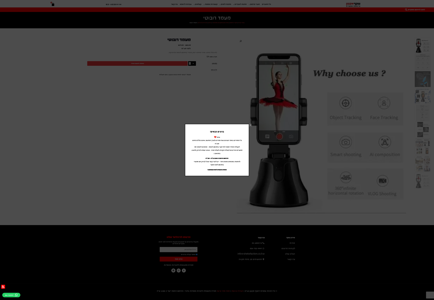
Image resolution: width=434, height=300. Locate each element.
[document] (217, 150)
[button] (3, 287)
